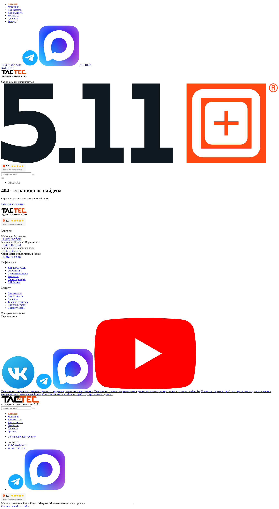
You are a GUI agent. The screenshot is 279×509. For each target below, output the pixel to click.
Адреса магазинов (18, 273)
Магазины (13, 6)
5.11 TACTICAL (17, 267)
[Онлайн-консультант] (30, 65)
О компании (14, 270)
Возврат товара (16, 307)
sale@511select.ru (17, 448)
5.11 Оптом (14, 282)
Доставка (13, 18)
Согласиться (8, 506)
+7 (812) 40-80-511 (11, 256)
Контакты (13, 15)
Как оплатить (15, 12)
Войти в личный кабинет (22, 436)
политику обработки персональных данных (110, 503)
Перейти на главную (12, 204)
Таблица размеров (18, 302)
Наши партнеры (17, 279)
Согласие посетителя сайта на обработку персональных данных (77, 394)
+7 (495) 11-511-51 (11, 245)
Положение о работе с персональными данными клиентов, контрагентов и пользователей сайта (147, 391)
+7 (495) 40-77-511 (11, 239)
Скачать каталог (17, 304)
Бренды (12, 21)
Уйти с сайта (23, 506)
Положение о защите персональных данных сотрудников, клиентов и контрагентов (47, 391)
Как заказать (14, 9)
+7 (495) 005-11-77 (11, 250)
